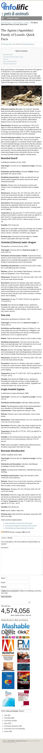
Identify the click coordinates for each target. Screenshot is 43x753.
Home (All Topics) (6, 22)
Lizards (26, 22)
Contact (14, 742)
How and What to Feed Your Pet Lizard (18, 523)
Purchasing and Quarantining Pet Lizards (19, 528)
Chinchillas (7, 718)
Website (3, 587)
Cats (5, 715)
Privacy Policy (31, 741)
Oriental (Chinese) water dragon (13, 57)
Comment (4, 547)
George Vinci (7, 44)
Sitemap (9, 742)
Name (3, 578)
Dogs (6, 723)
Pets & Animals (17, 22)
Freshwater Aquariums (11, 726)
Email (3, 582)
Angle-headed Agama (10, 61)
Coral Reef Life (9, 720)
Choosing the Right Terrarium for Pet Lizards (21, 526)
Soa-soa (5, 59)
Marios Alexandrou (28, 44)
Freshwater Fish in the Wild (13, 729)
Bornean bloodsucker (9, 64)
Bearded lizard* (8, 54)
